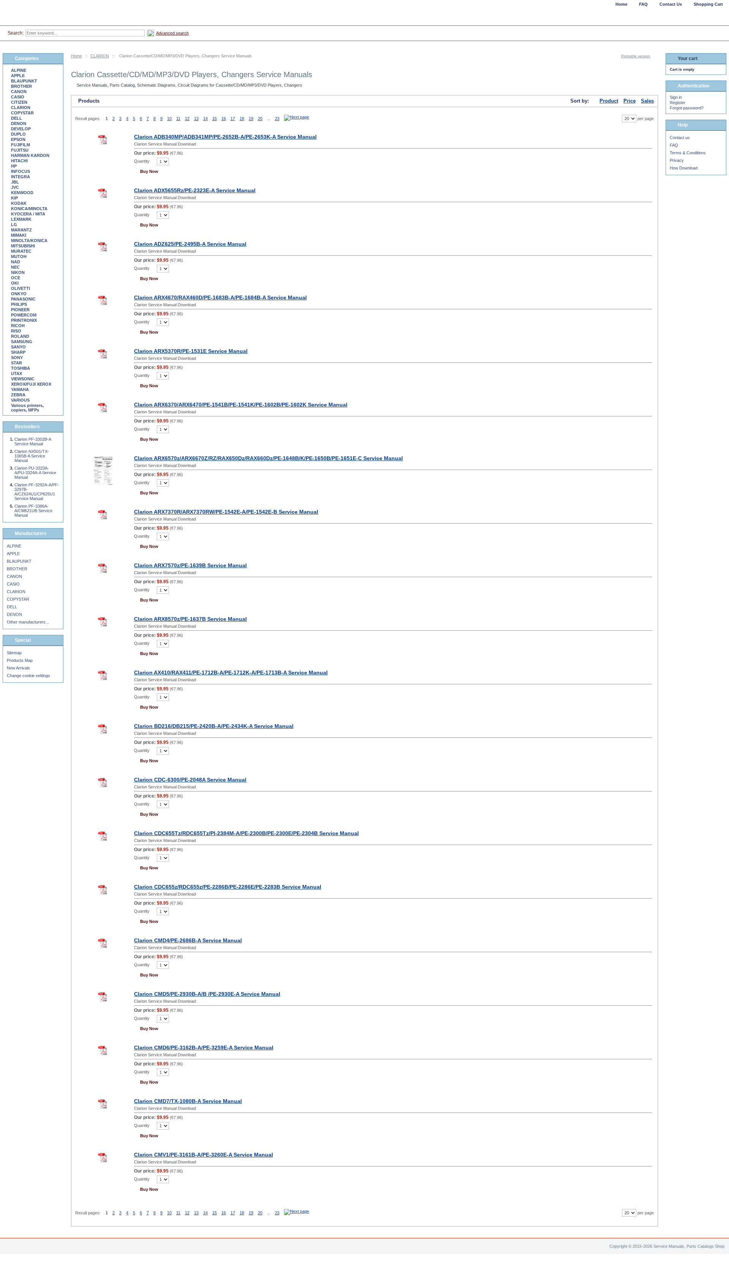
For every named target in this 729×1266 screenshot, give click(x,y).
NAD (15, 262)
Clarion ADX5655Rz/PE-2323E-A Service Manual (195, 190)
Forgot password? (687, 108)
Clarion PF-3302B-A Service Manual (32, 441)
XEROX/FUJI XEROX (31, 384)
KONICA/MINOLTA (29, 208)
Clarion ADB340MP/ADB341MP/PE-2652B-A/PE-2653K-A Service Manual (225, 137)
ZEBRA (18, 394)
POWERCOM (23, 315)
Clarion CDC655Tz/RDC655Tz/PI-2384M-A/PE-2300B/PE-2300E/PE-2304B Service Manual (246, 833)
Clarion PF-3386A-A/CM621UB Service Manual (33, 510)
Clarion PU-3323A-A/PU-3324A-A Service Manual (35, 472)
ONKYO (19, 293)
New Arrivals (18, 668)
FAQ (674, 145)
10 (169, 118)
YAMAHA (20, 389)
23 (277, 118)
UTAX (16, 373)
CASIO (17, 97)
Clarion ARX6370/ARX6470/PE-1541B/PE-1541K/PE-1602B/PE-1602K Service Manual (240, 405)
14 (205, 118)
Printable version (635, 56)
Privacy (677, 160)
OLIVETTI (20, 288)
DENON (18, 123)
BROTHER (21, 86)
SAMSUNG (21, 341)
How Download (683, 168)
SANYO (18, 347)
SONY (17, 357)
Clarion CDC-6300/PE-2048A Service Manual (190, 780)
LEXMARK (21, 219)
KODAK (19, 203)
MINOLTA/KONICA (29, 240)
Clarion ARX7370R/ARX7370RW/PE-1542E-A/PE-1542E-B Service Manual (226, 512)
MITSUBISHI (23, 246)
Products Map (20, 660)
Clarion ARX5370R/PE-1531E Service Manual (191, 351)
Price (629, 101)
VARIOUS (20, 400)
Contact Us (671, 4)
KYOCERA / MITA (28, 214)
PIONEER (20, 309)
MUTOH (19, 256)
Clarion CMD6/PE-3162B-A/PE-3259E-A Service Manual (203, 1047)
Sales (647, 101)
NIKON (18, 272)
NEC (15, 267)
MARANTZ (21, 230)
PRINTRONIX (24, 320)
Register (677, 102)
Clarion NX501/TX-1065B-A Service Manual (31, 456)
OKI (15, 283)
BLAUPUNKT (24, 81)
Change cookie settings (28, 675)
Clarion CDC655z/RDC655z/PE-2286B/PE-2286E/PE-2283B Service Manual (227, 887)
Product (609, 101)
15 (214, 118)
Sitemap (14, 652)
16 (223, 118)
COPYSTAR (22, 113)
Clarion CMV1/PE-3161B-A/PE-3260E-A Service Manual (203, 1155)
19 (251, 118)
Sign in (676, 97)
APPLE (18, 75)
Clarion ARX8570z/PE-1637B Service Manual (190, 619)
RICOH (18, 325)
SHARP (18, 352)
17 (232, 118)
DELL (16, 118)
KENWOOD (22, 192)
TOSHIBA (20, 368)
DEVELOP (21, 129)
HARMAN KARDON (30, 155)
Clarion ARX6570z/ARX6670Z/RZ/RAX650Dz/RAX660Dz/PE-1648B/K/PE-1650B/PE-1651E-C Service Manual (268, 458)
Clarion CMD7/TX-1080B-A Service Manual (188, 1101)
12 (187, 118)
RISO (16, 331)
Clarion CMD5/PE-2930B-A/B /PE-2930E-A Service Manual (207, 994)
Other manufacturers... (28, 622)
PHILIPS (19, 304)
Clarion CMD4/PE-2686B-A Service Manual (188, 940)
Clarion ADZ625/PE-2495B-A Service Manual (190, 244)
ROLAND (20, 336)
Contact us (680, 137)
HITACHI (19, 160)
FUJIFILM (20, 144)
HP (14, 166)
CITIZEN (19, 102)
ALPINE (18, 70)
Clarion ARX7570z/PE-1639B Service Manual (190, 565)
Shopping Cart (708, 4)
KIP (14, 198)
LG (14, 224)
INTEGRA (20, 176)
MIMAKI (18, 235)
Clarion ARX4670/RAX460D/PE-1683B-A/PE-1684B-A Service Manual (220, 297)
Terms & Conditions (688, 152)
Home (76, 56)
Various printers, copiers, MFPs (27, 407)
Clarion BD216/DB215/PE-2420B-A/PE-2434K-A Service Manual (213, 726)
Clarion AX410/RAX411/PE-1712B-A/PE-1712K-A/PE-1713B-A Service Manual (231, 672)
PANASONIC (23, 299)
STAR (16, 363)
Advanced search (172, 33)
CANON (19, 91)
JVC (15, 187)
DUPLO (18, 134)
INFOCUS (20, 171)
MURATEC (21, 251)
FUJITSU (19, 150)
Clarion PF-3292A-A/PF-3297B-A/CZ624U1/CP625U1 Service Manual (36, 492)
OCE (15, 277)
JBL (15, 182)
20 (260, 118)
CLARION (99, 56)
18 (242, 118)
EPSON (18, 139)
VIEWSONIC (23, 379)
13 (196, 118)
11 (178, 118)
